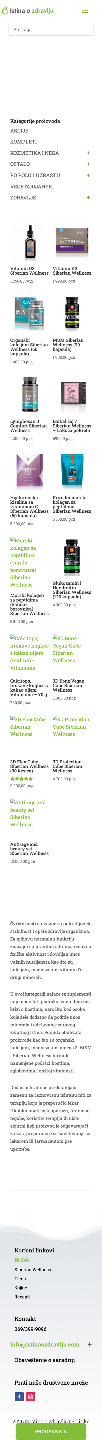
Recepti (22, 1297)
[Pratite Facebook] (19, 1396)
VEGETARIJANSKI (32, 186)
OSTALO (20, 163)
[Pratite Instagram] (30, 1396)
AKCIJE (19, 130)
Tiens (20, 1279)
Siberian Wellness (32, 1269)
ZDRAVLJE (23, 197)
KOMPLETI (23, 141)
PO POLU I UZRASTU (35, 175)
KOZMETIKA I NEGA (34, 152)
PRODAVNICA (51, 1431)
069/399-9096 (30, 1329)
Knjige (20, 1288)
